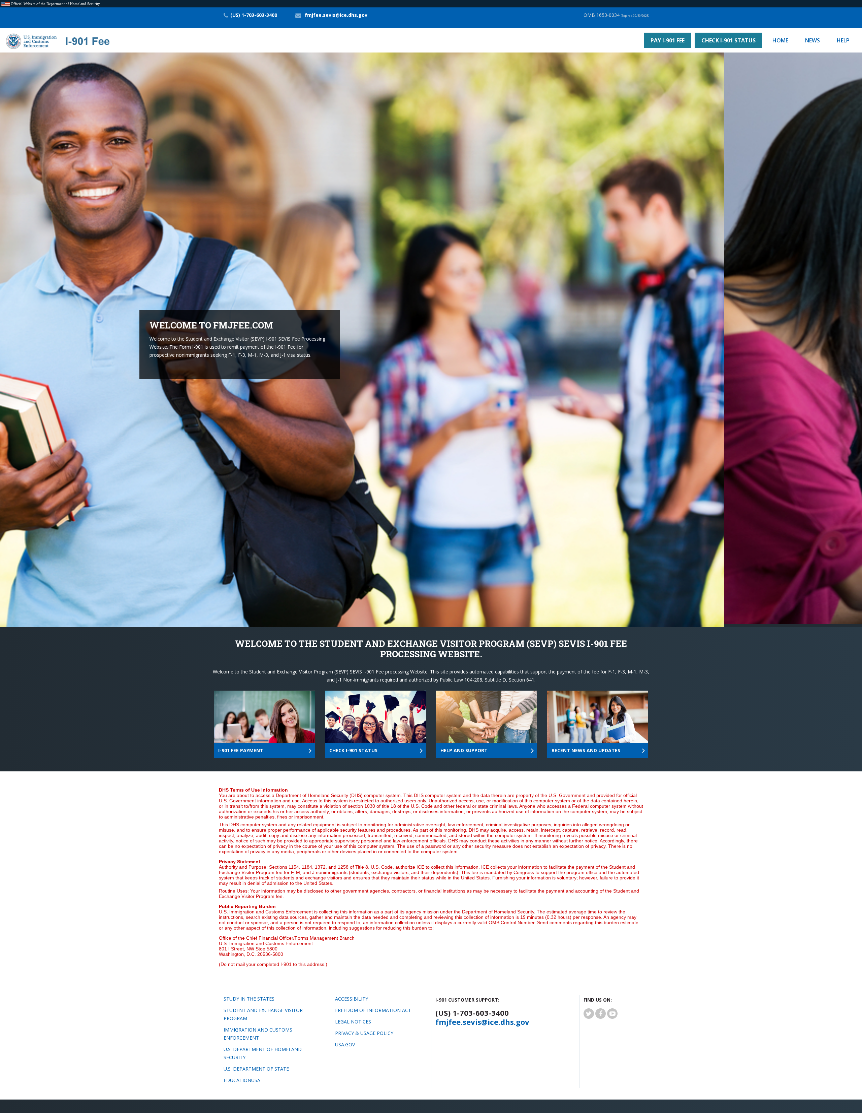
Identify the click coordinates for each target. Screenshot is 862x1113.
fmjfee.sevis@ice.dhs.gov (336, 15)
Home (780, 40)
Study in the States (249, 996)
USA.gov (345, 1042)
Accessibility (351, 996)
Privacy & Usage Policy (364, 1031)
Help (843, 40)
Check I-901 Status (728, 40)
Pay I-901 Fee (668, 40)
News (812, 40)
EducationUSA (242, 1078)
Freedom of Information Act (373, 1008)
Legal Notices (353, 1019)
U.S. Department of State (256, 1066)
